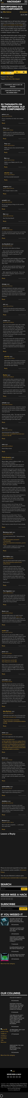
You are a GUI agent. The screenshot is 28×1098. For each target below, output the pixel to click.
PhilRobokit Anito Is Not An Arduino (12, 85)
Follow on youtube (7, 899)
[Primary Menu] (26, 1)
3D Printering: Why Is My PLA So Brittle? (17, 1030)
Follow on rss (9, 899)
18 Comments (15, 924)
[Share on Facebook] (1, 14)
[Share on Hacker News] (5, 14)
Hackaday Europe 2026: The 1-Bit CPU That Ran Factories (17, 929)
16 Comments (15, 1000)
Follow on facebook (2, 899)
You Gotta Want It (15, 997)
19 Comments (15, 1052)
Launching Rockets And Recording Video (12, 91)
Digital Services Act (16, 1086)
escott (4, 630)
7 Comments (14, 944)
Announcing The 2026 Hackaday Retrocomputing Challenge (16, 1047)
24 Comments (15, 934)
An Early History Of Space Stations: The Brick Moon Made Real (17, 920)
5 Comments (14, 1012)
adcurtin (6, 173)
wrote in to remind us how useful (13, 25)
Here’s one (19, 617)
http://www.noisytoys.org (9, 717)
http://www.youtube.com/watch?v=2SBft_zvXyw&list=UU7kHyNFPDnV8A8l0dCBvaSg (14, 721)
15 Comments (15, 1026)
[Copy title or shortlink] (9, 14)
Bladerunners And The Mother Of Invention (17, 947)
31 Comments (15, 951)
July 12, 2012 (23, 15)
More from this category (8, 963)
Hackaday (14, 1)
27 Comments (15, 1034)
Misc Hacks (10, 77)
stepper (17, 79)
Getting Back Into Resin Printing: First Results (17, 955)
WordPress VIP (17, 1090)
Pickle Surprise (6, 457)
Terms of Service (7, 1086)
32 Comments (23, 12)
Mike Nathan (7, 12)
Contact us (12, 899)
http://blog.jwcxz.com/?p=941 (9, 660)
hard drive (9, 79)
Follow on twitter (4, 899)
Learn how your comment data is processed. (14, 878)
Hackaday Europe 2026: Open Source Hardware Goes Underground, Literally (17, 939)
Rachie (5, 375)
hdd (13, 79)
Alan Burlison (7, 711)
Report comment (22, 123)
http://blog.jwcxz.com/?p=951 (9, 662)
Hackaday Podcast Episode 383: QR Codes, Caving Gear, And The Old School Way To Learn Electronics (17, 1006)
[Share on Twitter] (3, 14)
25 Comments (15, 959)
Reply (3, 123)
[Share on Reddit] (7, 14)
